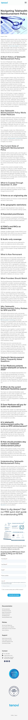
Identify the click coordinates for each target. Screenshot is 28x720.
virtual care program (13, 46)
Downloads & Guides (6, 643)
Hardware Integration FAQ (7, 641)
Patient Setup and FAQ (6, 638)
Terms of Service (5, 630)
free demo (3, 505)
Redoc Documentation (6, 612)
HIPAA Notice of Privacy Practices (9, 628)
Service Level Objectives (7, 625)
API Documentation (6, 609)
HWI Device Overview (6, 610)
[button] (25, 2)
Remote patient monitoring (8, 320)
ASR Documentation (6, 613)
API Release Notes (6, 615)
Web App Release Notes (7, 617)
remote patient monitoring (15, 138)
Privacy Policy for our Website (8, 626)
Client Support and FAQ (7, 639)
